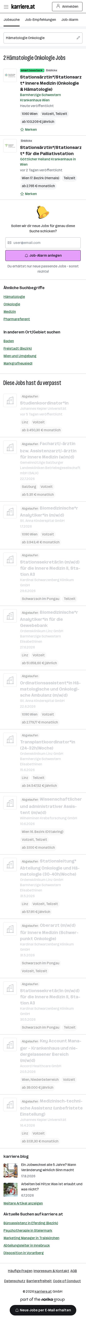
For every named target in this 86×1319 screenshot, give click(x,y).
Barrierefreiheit (39, 1281)
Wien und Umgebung (20, 356)
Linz (25, 422)
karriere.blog (16, 1156)
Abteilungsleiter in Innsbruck (27, 1245)
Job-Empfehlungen (40, 20)
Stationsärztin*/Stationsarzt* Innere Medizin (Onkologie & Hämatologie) (51, 83)
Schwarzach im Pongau (40, 599)
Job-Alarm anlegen (45, 255)
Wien (26, 1079)
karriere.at (52, 1214)
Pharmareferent (17, 319)
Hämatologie (14, 297)
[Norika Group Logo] (43, 1300)
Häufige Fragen (20, 1271)
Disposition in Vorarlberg (24, 1253)
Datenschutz (14, 1281)
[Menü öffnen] (6, 7)
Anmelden (70, 6)
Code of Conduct (67, 1281)
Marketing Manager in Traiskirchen (31, 1238)
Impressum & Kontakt (51, 1271)
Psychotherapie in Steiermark (28, 1230)
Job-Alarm (69, 20)
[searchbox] (43, 37)
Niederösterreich (45, 1079)
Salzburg (29, 487)
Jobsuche (12, 20)
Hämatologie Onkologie (31, 57)
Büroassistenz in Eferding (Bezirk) (31, 1223)
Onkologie (12, 304)
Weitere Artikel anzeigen (23, 1203)
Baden (9, 341)
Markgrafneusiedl (18, 363)
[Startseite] (24, 6)
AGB (73, 1271)
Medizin (10, 312)
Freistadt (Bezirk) (18, 348)
